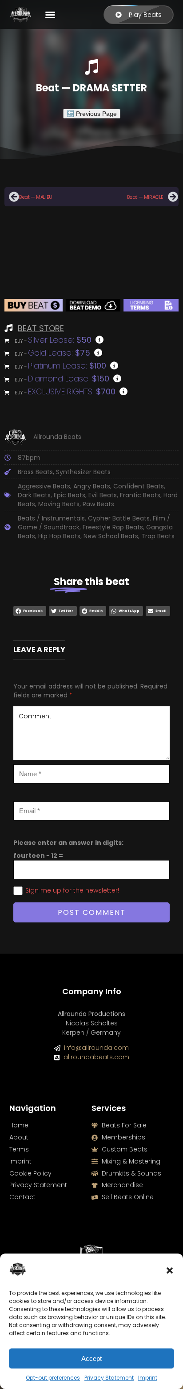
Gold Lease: (59, 352)
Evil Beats (102, 495)
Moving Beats (59, 504)
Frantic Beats (140, 495)
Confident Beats (138, 486)
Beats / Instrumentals (51, 518)
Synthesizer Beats (83, 471)
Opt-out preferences (53, 1377)
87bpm (29, 457)
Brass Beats (35, 471)
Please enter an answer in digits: (68, 842)
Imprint (147, 1377)
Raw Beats (98, 504)
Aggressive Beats (44, 486)
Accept (91, 1358)
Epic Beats (69, 495)
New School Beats (111, 536)
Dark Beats (34, 495)
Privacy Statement (109, 1377)
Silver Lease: (60, 339)
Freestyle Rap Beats (113, 527)
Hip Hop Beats (59, 536)
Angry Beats (91, 486)
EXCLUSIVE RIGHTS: (71, 391)
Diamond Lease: (68, 378)
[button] (169, 1270)
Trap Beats (158, 536)
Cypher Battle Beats (119, 518)
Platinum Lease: (67, 365)
